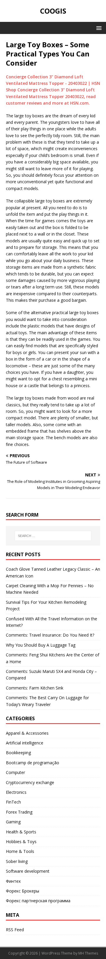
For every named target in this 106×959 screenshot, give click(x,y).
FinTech (13, 802)
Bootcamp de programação (32, 762)
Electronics (16, 792)
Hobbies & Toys (21, 841)
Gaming (13, 822)
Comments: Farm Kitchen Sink (34, 688)
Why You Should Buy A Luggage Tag (40, 645)
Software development (27, 871)
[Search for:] (53, 536)
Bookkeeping (18, 752)
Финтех (13, 881)
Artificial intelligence (24, 743)
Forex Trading (19, 812)
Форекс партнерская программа (38, 900)
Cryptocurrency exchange (30, 782)
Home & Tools (20, 851)
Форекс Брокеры (22, 891)
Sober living (17, 861)
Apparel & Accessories (27, 733)
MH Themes (88, 953)
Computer (15, 772)
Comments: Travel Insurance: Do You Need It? (50, 635)
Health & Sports (21, 832)
